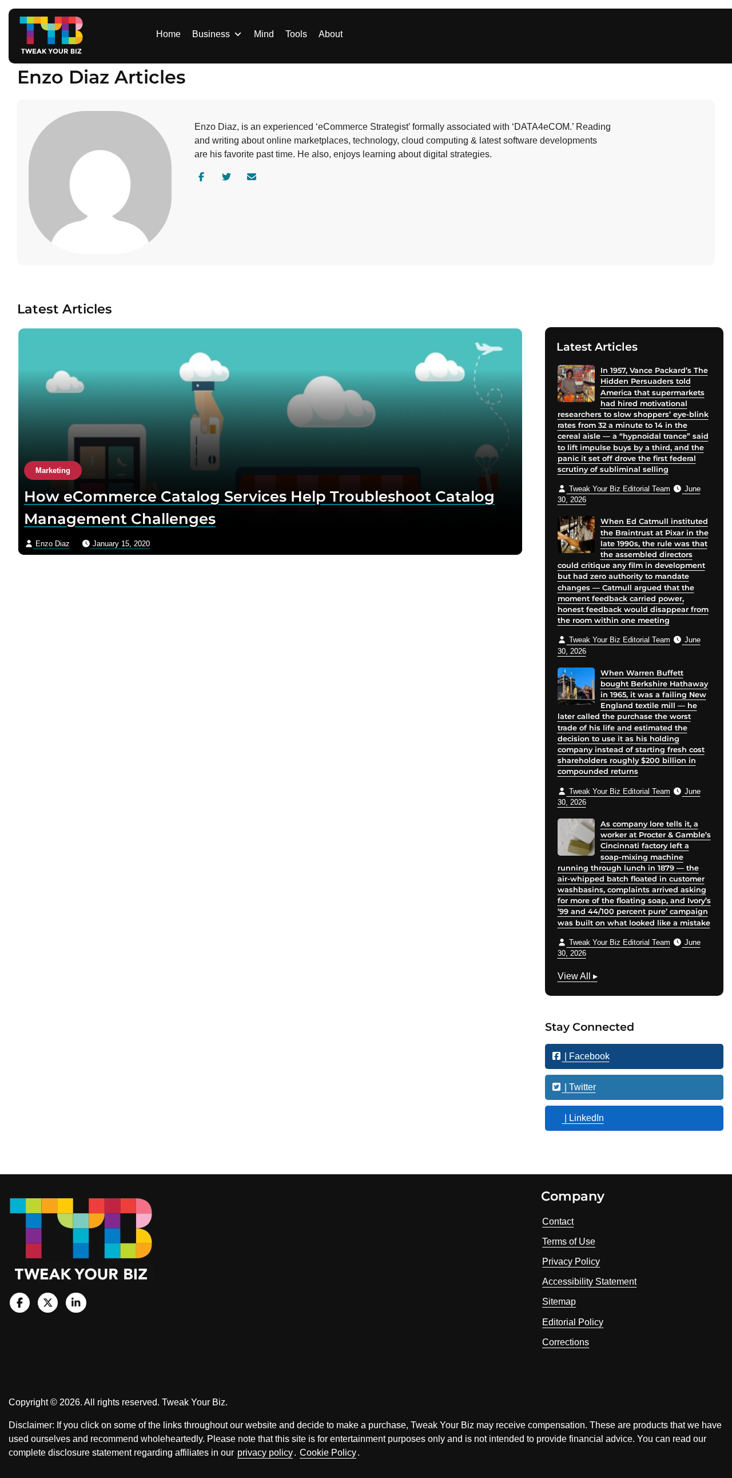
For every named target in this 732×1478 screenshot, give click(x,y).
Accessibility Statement (589, 1281)
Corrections (565, 1342)
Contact (558, 1221)
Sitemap (559, 1301)
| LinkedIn (583, 1118)
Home (168, 34)
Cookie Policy (328, 1452)
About (331, 34)
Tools (296, 34)
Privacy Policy (571, 1261)
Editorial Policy (572, 1322)
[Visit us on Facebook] (20, 1303)
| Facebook (586, 1056)
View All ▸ (578, 977)
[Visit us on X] (48, 1303)
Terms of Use (568, 1241)
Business (211, 34)
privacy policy (265, 1452)
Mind (264, 34)
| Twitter (579, 1087)
